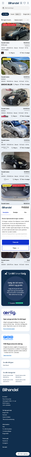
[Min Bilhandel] (28, 3)
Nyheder (5, 415)
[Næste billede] (27, 31)
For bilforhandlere (7, 429)
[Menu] (3, 3)
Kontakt (5, 447)
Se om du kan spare (9, 329)
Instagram (5, 443)
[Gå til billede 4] (16, 38)
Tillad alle (15, 242)
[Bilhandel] (13, 3)
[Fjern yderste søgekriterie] (19, 14)
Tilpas (14, 248)
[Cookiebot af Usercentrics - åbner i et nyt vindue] (22, 207)
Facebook (5, 441)
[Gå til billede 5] (17, 38)
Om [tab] (25, 212)
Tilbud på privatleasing (8, 419)
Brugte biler (6, 412)
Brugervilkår (6, 433)
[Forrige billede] (3, 31)
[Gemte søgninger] (21, 3)
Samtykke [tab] (6, 212)
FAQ (4, 426)
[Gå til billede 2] (14, 38)
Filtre (6, 14)
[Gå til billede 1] (13, 38)
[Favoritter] (24, 3)
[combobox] (21, 20)
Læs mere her (7, 355)
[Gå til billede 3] (15, 38)
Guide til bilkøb (6, 417)
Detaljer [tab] (15, 212)
